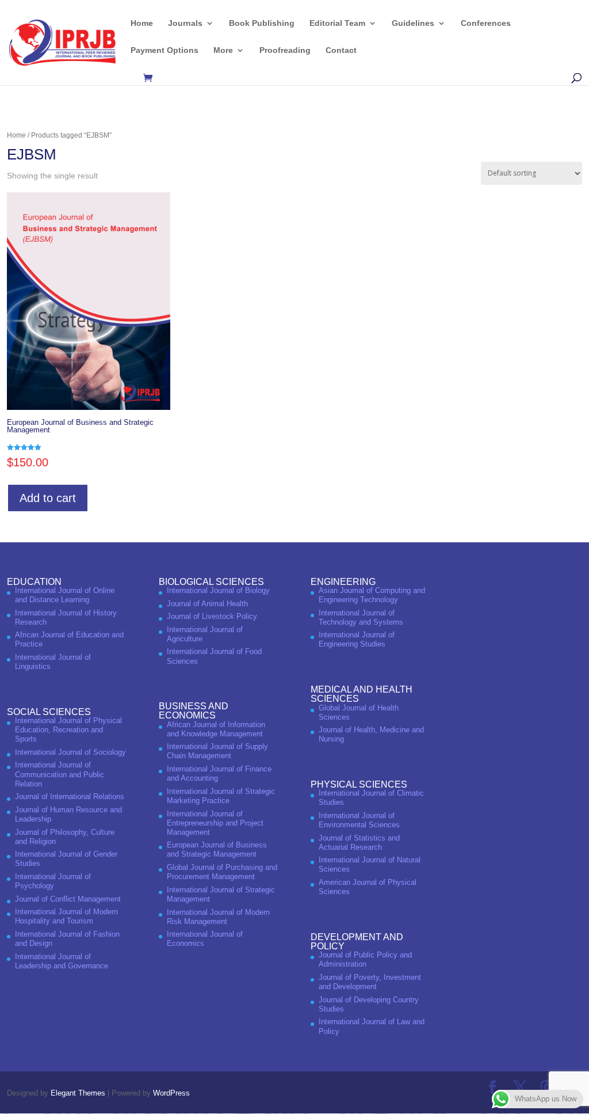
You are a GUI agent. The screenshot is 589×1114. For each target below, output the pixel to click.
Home (142, 23)
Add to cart (48, 498)
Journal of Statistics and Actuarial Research (359, 842)
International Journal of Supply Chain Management (217, 751)
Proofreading (285, 50)
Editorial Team (337, 23)
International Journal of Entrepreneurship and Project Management (215, 823)
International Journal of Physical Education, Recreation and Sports (68, 729)
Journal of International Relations (69, 796)
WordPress (171, 1093)
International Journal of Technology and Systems (361, 617)
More (223, 50)
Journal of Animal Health (207, 603)
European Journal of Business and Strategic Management (217, 849)
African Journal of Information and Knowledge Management (216, 729)
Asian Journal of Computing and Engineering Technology (372, 595)
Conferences (486, 23)
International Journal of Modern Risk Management (218, 917)
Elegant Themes (78, 1093)
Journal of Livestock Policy (212, 616)
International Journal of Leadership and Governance (61, 961)
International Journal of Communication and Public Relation (59, 774)
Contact (341, 50)
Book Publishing (261, 23)
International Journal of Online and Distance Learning (64, 595)
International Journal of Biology (218, 590)
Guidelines (413, 23)
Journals (185, 23)
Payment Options (164, 50)
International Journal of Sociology (70, 752)
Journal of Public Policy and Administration (365, 959)
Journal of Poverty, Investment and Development (370, 982)
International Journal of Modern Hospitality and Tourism (66, 916)
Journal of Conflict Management (68, 899)
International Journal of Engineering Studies (357, 639)
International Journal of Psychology (53, 881)
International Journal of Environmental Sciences (359, 820)
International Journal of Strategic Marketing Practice (221, 796)
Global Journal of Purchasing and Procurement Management (222, 872)
